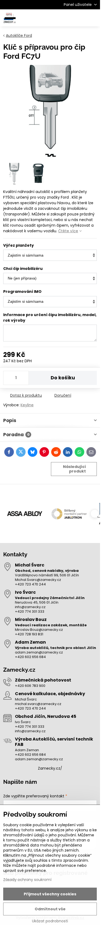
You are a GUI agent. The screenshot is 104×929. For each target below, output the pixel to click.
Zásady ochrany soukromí (27, 879)
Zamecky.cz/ (50, 768)
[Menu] (93, 18)
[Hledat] (68, 18)
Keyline (27, 405)
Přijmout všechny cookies (50, 894)
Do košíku (63, 378)
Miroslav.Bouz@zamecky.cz (39, 629)
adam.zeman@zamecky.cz (39, 652)
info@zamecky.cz (30, 606)
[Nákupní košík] (80, 18)
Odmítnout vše (50, 909)
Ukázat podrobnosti (50, 921)
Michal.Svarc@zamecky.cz (38, 579)
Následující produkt (74, 469)
